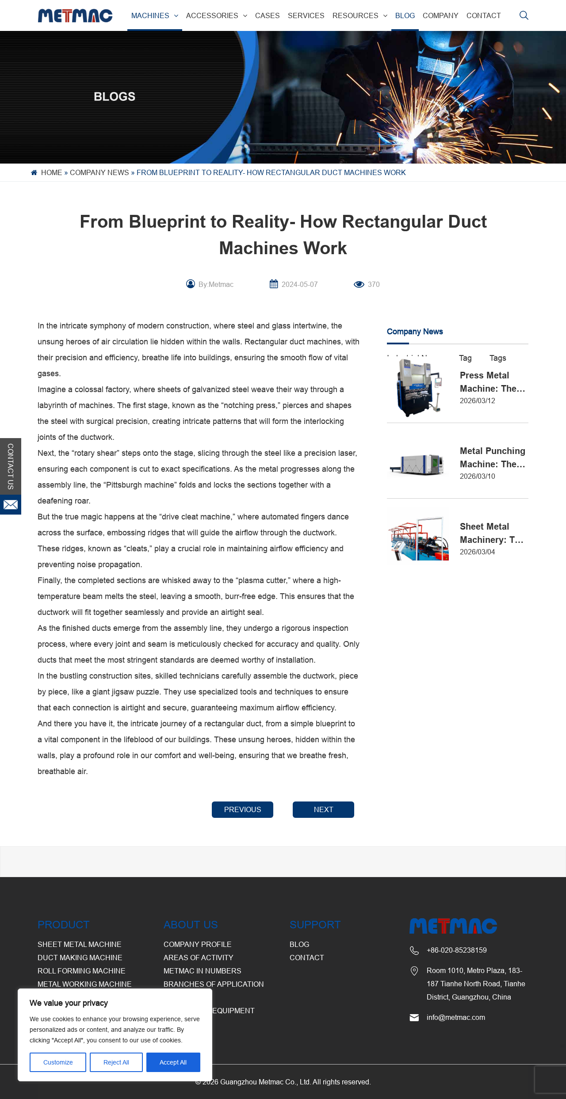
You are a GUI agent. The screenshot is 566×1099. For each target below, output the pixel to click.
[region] (115, 1034)
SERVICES (306, 15)
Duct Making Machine (80, 958)
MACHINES (150, 15)
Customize (58, 1062)
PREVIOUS (242, 809)
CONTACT (484, 15)
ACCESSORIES (212, 15)
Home (51, 172)
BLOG (405, 15)
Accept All (173, 1062)
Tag (465, 358)
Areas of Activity (198, 958)
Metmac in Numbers (202, 971)
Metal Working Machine (85, 984)
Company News (99, 172)
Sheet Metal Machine (80, 944)
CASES (267, 15)
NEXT (323, 809)
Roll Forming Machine (82, 971)
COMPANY (441, 15)
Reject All (116, 1062)
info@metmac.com (456, 1017)
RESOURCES (356, 15)
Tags (498, 358)
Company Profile (198, 944)
